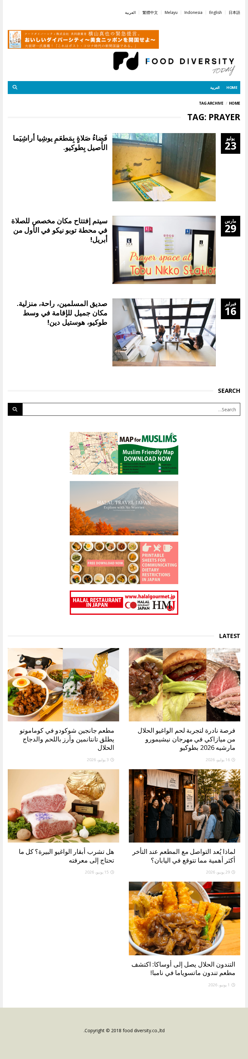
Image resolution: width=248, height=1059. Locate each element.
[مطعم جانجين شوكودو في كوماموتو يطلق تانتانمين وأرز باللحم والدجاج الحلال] (63, 684)
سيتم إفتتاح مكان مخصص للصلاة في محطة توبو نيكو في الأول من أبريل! (59, 229)
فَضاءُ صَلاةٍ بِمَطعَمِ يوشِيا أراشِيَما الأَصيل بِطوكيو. (60, 142)
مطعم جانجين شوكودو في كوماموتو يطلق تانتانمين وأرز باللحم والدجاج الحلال (67, 739)
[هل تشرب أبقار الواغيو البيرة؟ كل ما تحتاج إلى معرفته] (63, 806)
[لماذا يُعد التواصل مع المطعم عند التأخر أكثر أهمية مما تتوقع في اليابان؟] (184, 806)
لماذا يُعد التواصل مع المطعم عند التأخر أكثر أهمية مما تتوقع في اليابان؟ (183, 856)
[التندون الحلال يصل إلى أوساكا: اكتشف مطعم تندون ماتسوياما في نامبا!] (184, 918)
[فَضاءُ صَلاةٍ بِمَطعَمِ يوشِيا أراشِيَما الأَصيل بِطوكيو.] (164, 167)
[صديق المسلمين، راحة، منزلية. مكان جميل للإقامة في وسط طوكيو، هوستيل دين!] (164, 333)
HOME (231, 87)
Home (234, 103)
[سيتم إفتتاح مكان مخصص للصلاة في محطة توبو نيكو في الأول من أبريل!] (164, 250)
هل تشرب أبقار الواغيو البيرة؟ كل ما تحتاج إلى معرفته (66, 856)
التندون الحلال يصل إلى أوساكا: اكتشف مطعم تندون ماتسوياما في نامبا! (183, 968)
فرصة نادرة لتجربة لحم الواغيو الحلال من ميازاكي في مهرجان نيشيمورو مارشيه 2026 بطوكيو (186, 739)
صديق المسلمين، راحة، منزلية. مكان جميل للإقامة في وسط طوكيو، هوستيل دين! (62, 312)
